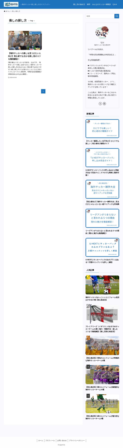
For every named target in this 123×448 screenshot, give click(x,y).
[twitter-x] (100, 103)
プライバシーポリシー (77, 440)
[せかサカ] (11, 4)
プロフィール (50, 440)
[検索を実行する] (116, 16)
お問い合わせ (62, 440)
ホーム (40, 440)
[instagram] (104, 103)
